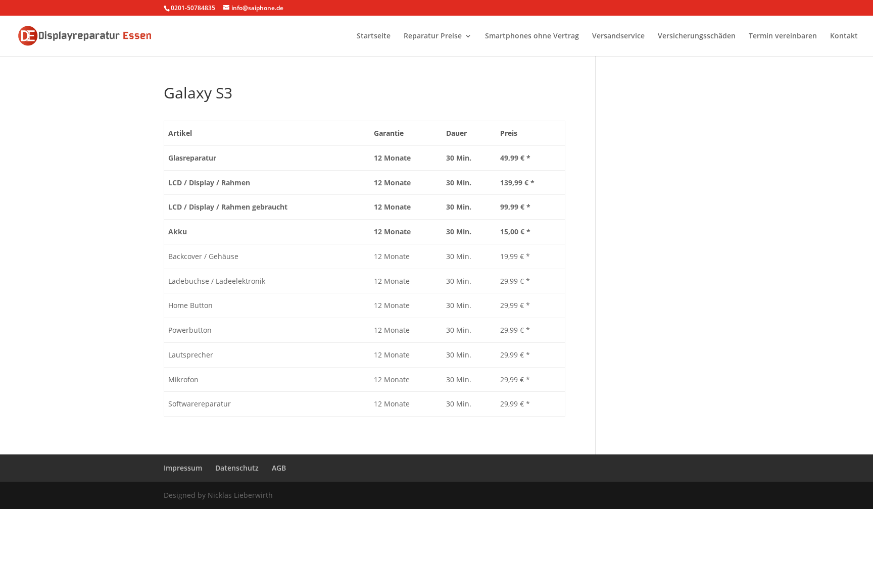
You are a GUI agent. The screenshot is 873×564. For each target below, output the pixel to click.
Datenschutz (237, 468)
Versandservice (618, 36)
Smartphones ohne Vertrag (532, 36)
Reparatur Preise (433, 36)
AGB (279, 468)
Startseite (374, 36)
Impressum (183, 468)
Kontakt (844, 36)
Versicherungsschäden (697, 36)
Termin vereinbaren (783, 36)
